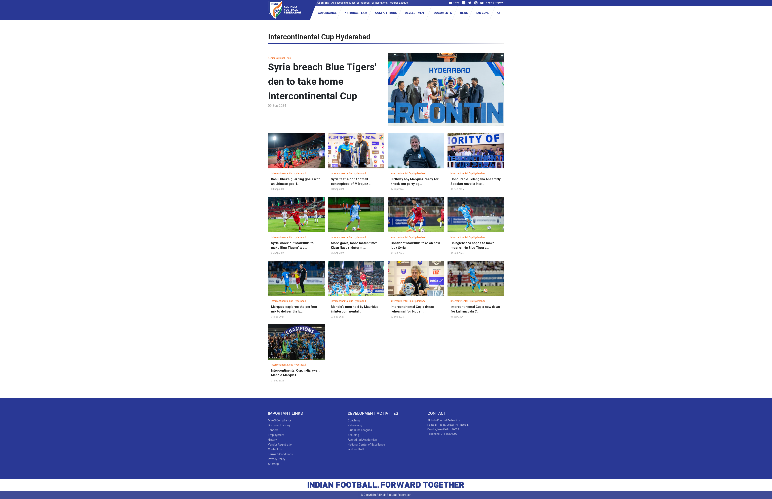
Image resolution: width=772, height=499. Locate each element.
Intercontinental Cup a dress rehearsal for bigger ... (412, 309)
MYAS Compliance (280, 420)
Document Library (279, 425)
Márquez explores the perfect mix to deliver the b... (294, 309)
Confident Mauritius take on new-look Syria (416, 245)
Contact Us (275, 449)
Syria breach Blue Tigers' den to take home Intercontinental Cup (322, 81)
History (272, 439)
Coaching (354, 420)
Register (500, 3)
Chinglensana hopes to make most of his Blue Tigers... (473, 245)
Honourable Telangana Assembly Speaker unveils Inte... (476, 181)
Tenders (273, 430)
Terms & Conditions (280, 454)
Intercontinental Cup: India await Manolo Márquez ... (295, 373)
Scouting (353, 434)
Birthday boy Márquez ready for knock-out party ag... (415, 181)
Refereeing (355, 425)
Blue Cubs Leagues (360, 430)
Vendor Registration (280, 444)
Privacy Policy (276, 459)
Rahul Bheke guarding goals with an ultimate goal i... (295, 181)
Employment (276, 434)
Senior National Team (279, 58)
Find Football (356, 449)
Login (489, 3)
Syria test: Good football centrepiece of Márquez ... (351, 181)
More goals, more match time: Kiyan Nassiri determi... (354, 245)
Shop (455, 3)
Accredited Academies (362, 439)
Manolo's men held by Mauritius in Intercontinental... (354, 309)
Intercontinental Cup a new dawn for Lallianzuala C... (475, 309)
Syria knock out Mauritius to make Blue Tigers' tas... (292, 245)
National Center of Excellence (366, 444)
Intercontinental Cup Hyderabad (288, 173)
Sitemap (273, 463)
